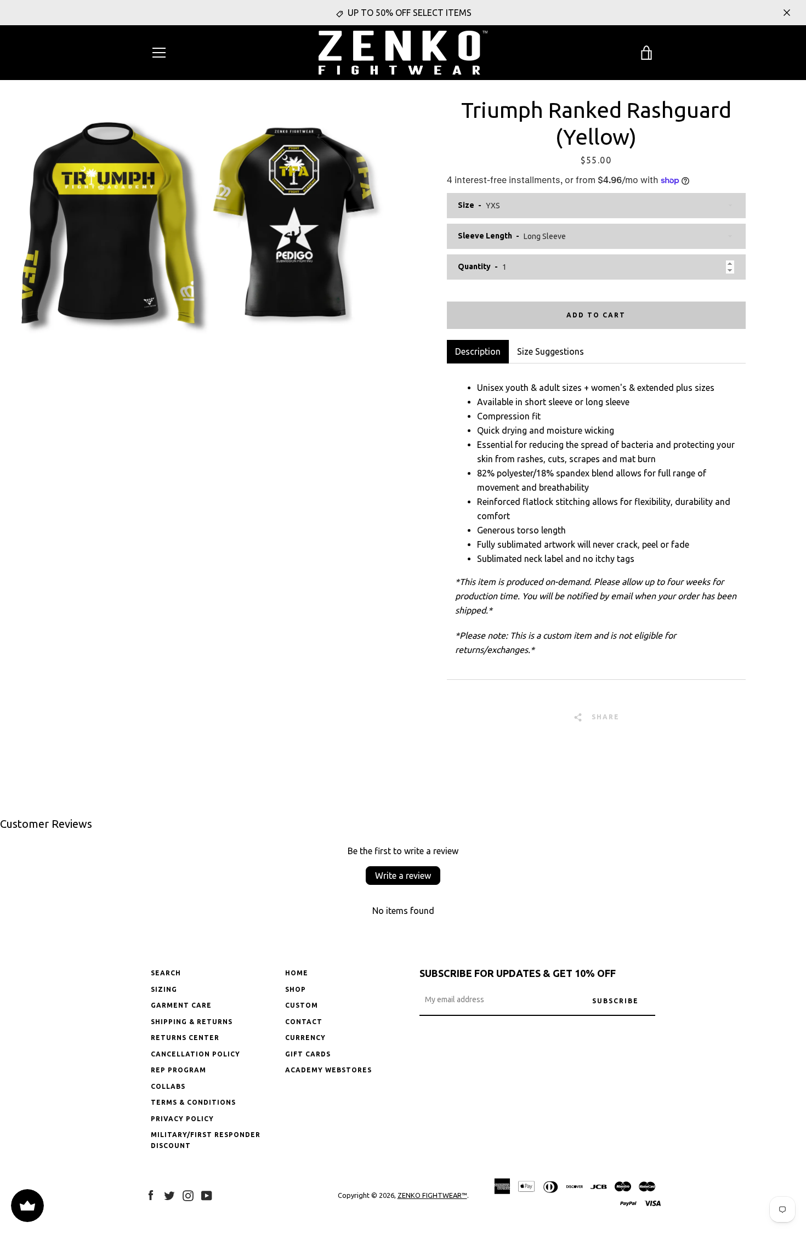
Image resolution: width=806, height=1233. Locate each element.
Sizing (164, 989)
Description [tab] (478, 351)
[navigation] (159, 52)
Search (166, 972)
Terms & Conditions (193, 1102)
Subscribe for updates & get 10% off (517, 973)
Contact (303, 1021)
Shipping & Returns (191, 1021)
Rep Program (178, 1069)
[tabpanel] (596, 521)
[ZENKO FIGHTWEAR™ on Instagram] (188, 1195)
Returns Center (185, 1037)
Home (296, 972)
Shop (295, 989)
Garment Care (181, 1005)
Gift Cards (308, 1054)
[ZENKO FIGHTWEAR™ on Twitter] (169, 1195)
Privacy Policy (182, 1118)
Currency (305, 1037)
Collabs (168, 1086)
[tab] (550, 351)
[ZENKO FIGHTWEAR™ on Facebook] (150, 1195)
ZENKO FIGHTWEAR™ (432, 1195)
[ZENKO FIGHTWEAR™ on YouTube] (206, 1195)
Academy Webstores (328, 1069)
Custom (301, 1005)
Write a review (403, 875)
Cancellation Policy (195, 1054)
